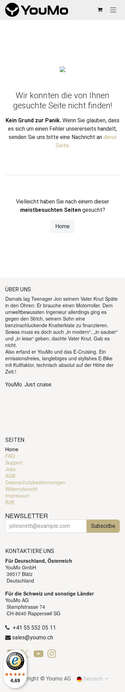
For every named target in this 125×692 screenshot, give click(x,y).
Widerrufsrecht (21, 488)
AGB (10, 475)
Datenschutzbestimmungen (35, 482)
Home (62, 226)
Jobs (10, 469)
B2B (9, 502)
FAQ (10, 455)
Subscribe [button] (103, 526)
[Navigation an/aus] (113, 9)
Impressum (17, 495)
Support (14, 462)
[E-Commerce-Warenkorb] (100, 9)
